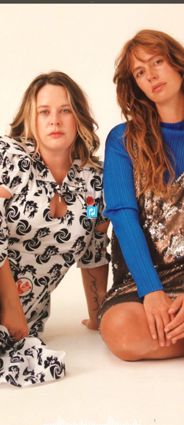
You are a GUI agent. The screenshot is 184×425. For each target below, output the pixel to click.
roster (92, 1)
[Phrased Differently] (92, 213)
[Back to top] (154, 421)
